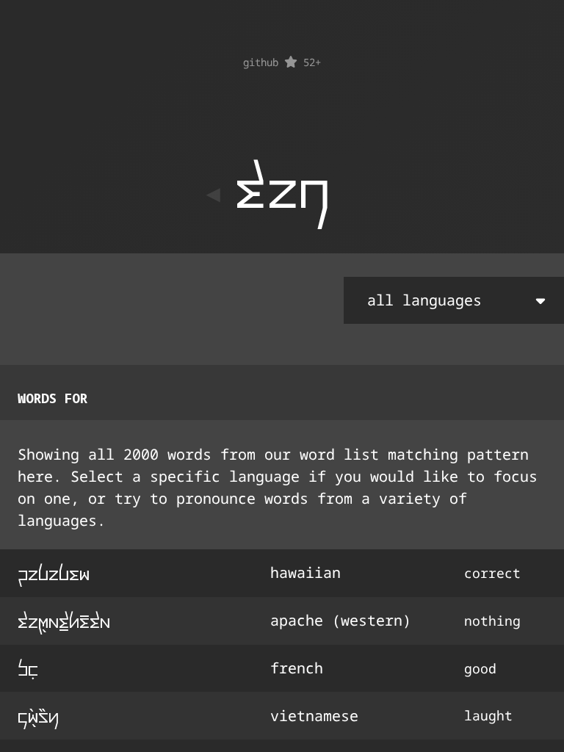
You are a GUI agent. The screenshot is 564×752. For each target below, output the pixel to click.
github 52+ (282, 62)
